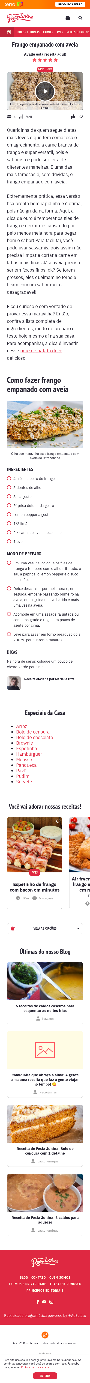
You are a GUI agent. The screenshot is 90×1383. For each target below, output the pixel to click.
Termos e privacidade (27, 1283)
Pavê (21, 770)
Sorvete (24, 781)
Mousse (24, 759)
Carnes (48, 32)
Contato (38, 1277)
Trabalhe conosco (65, 1283)
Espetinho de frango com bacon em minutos (35, 886)
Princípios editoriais (45, 1290)
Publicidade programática (25, 1315)
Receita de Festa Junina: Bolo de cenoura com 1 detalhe (45, 1150)
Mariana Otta (65, 679)
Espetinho (26, 748)
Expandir (77, 928)
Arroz (21, 726)
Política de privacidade (35, 1367)
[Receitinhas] (20, 18)
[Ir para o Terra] (14, 4)
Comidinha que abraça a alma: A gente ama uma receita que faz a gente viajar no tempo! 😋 (45, 1080)
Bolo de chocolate (34, 737)
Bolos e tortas (29, 32)
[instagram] (51, 1302)
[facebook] (38, 1302)
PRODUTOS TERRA (70, 4)
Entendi (45, 1376)
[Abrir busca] (80, 18)
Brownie (24, 742)
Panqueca (26, 765)
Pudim (22, 776)
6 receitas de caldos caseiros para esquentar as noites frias (45, 1008)
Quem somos (59, 1277)
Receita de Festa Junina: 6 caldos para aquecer (45, 1219)
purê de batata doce (41, 350)
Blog (24, 1277)
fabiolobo (45, 1353)
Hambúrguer (29, 754)
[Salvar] (58, 821)
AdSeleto (78, 1315)
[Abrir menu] (68, 18)
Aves (60, 32)
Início (41, 69)
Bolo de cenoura (33, 731)
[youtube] (44, 1301)
